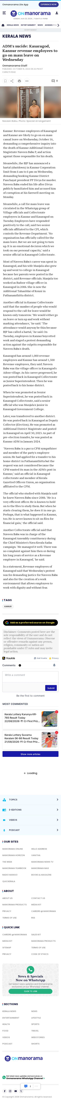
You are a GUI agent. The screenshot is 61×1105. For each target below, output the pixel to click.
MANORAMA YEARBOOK (14, 868)
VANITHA (35, 855)
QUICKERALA (8, 881)
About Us (7, 898)
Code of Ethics (39, 954)
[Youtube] (15, 1091)
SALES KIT (36, 934)
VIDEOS (6, 1037)
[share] (12, 81)
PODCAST (7, 1043)
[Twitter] (21, 1091)
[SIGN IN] (56, 13)
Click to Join (30, 991)
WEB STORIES (38, 1037)
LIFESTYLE (36, 1017)
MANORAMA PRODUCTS (14, 904)
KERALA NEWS (13, 25)
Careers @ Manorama (43, 911)
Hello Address (39, 848)
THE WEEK (7, 861)
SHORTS (35, 1043)
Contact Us (38, 898)
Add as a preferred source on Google (32, 622)
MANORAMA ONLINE (12, 848)
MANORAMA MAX (40, 868)
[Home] (3, 25)
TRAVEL (35, 1030)
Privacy (6, 911)
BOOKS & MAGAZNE (41, 874)
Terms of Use (9, 917)
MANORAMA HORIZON (13, 855)
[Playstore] (12, 1068)
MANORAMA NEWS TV (42, 861)
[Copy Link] (27, 81)
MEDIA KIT (36, 904)
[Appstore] (34, 1068)
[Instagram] (10, 1091)
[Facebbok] (4, 1091)
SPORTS (35, 1024)
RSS (33, 917)
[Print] (19, 81)
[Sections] (4, 13)
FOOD (5, 1030)
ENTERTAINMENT (28, 25)
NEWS (40, 25)
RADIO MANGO (10, 874)
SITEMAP (6, 947)
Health (6, 1024)
